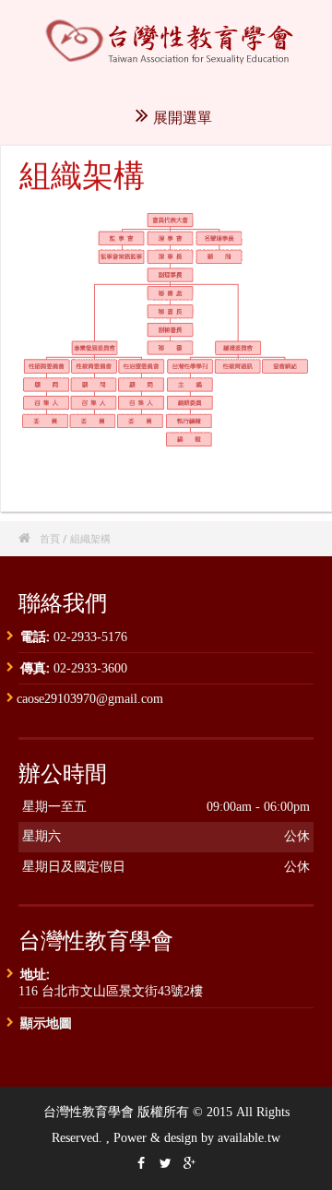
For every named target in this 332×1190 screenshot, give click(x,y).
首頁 (50, 538)
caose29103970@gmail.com (90, 699)
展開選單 (182, 117)
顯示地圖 (46, 1022)
